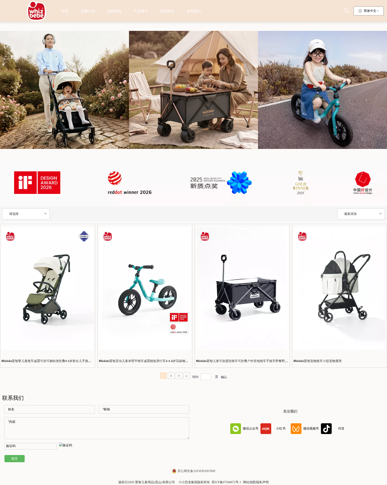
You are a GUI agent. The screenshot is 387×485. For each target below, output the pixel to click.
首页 (65, 11)
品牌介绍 (88, 11)
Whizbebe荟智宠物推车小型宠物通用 (317, 361)
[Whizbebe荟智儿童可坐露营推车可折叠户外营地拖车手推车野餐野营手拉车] (242, 288)
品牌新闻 (114, 11)
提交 (14, 458)
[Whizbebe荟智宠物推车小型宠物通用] (339, 288)
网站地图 (249, 482)
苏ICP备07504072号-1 (226, 482)
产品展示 (141, 11)
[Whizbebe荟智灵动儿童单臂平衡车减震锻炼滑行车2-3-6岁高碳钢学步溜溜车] (145, 288)
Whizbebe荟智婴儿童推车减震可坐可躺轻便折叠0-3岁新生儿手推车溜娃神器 (46, 362)
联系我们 (194, 11)
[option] (193, 182)
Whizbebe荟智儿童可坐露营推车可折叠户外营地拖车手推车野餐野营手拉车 (242, 362)
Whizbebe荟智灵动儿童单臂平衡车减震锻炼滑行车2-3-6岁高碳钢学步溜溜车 (143, 362)
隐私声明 (262, 482)
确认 (224, 377)
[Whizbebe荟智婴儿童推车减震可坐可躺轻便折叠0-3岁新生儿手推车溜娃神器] (47, 288)
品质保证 (167, 11)
